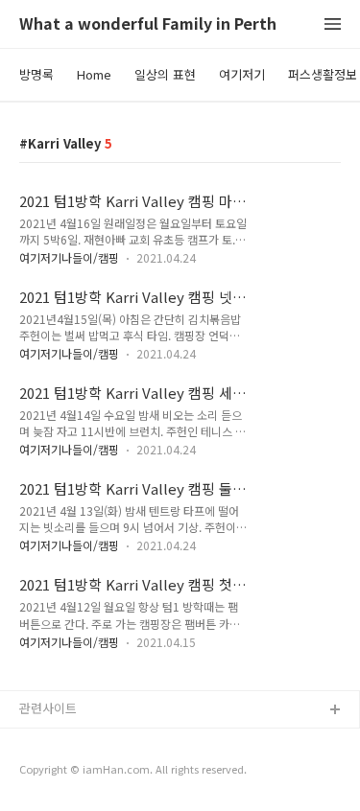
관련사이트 (48, 708)
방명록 (36, 74)
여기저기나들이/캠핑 (69, 257)
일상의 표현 (165, 74)
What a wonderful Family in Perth (147, 24)
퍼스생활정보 (322, 74)
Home (94, 74)
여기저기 (242, 74)
